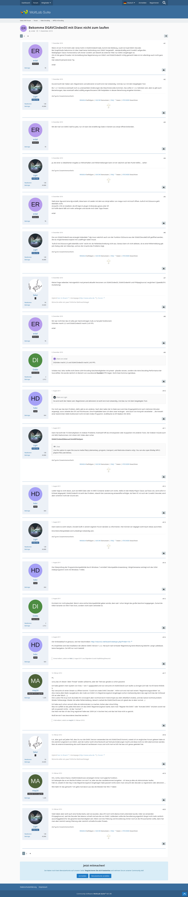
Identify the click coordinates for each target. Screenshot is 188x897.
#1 (165, 43)
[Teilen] (166, 36)
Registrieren (154, 3)
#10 (164, 391)
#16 (164, 637)
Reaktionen (28, 104)
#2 (165, 79)
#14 (164, 562)
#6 (165, 232)
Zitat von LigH (61, 397)
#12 (164, 486)
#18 (164, 735)
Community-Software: (94, 894)
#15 (164, 598)
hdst (71, 658)
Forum (100, 298)
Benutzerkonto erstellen (100, 876)
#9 (165, 352)
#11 (164, 428)
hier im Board (62, 298)
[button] (129, 2)
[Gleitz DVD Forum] (94, 12)
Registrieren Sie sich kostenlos (97, 870)
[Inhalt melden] (164, 69)
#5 (165, 197)
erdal (33, 31)
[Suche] (164, 2)
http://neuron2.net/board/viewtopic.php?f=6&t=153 (110, 642)
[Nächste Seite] (28, 36)
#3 (165, 122)
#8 (165, 316)
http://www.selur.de (87, 298)
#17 (164, 673)
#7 (165, 278)
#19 (164, 773)
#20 (164, 809)
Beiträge (27, 68)
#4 (165, 158)
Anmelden (142, 3)
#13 (164, 522)
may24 (71, 720)
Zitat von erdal (61, 359)
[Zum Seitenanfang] (184, 894)
